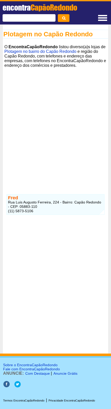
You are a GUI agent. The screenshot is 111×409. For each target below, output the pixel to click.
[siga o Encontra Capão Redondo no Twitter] (17, 386)
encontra (40, 7)
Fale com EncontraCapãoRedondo (31, 369)
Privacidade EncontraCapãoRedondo (72, 400)
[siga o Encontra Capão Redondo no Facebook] (6, 386)
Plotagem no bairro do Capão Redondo (40, 51)
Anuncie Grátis (65, 373)
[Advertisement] (55, 124)
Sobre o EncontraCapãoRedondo (30, 365)
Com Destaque (37, 373)
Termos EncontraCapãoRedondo (23, 400)
